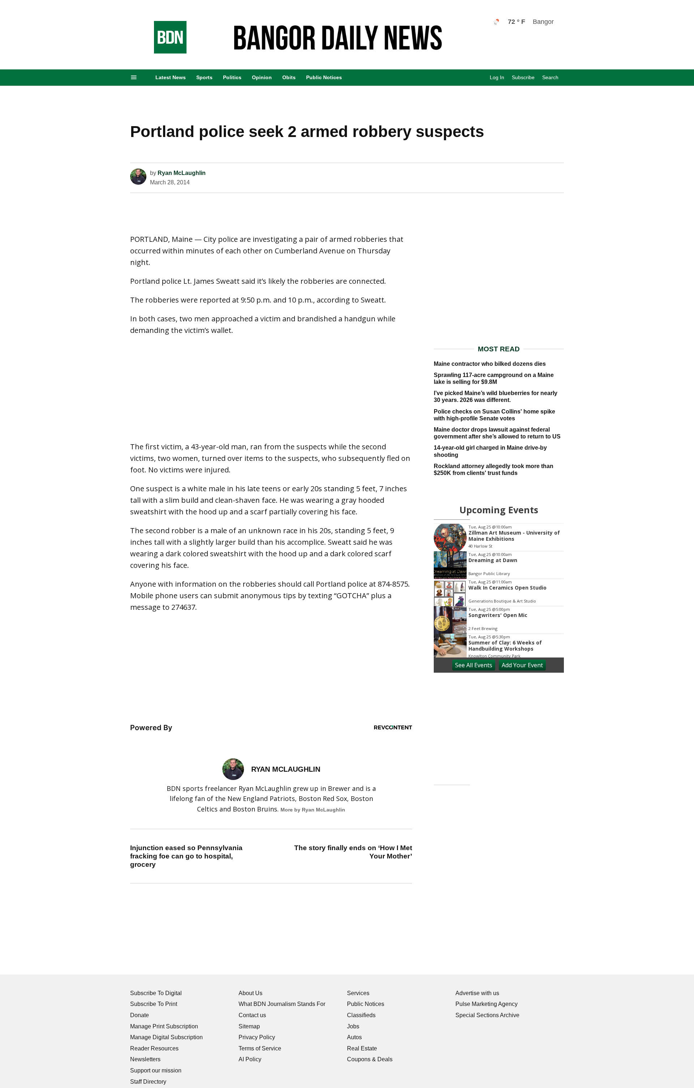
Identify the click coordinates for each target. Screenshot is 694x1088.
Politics (232, 77)
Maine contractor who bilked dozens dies (490, 364)
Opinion (262, 77)
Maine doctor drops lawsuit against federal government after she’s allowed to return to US (497, 433)
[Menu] (133, 77)
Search (550, 77)
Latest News (170, 77)
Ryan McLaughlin (182, 173)
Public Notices (324, 77)
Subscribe (523, 77)
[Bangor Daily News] (163, 51)
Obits (289, 77)
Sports (204, 77)
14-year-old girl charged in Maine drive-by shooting (490, 451)
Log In (497, 77)
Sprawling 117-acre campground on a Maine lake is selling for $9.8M (494, 378)
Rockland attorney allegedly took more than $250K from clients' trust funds (493, 469)
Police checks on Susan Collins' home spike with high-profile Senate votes (494, 414)
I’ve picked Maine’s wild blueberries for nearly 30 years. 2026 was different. (495, 396)
